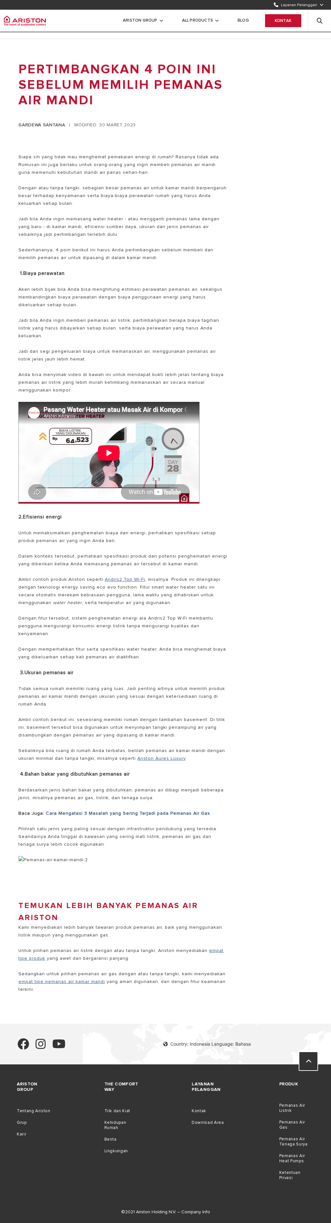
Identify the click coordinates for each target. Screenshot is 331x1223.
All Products (197, 20)
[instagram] (41, 1047)
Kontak (283, 20)
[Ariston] (25, 21)
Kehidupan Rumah (115, 1125)
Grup (22, 1122)
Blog (243, 20)
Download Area (208, 1122)
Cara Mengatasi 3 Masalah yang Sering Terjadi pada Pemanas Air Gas (128, 813)
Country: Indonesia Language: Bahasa (210, 1044)
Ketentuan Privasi (290, 1175)
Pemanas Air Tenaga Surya (293, 1141)
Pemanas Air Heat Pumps (292, 1158)
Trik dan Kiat (117, 1110)
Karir (21, 1134)
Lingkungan (116, 1151)
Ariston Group (140, 20)
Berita (110, 1139)
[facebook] (23, 1047)
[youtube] (59, 1047)
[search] (319, 21)
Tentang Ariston (33, 1110)
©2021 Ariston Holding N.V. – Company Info (165, 1211)
